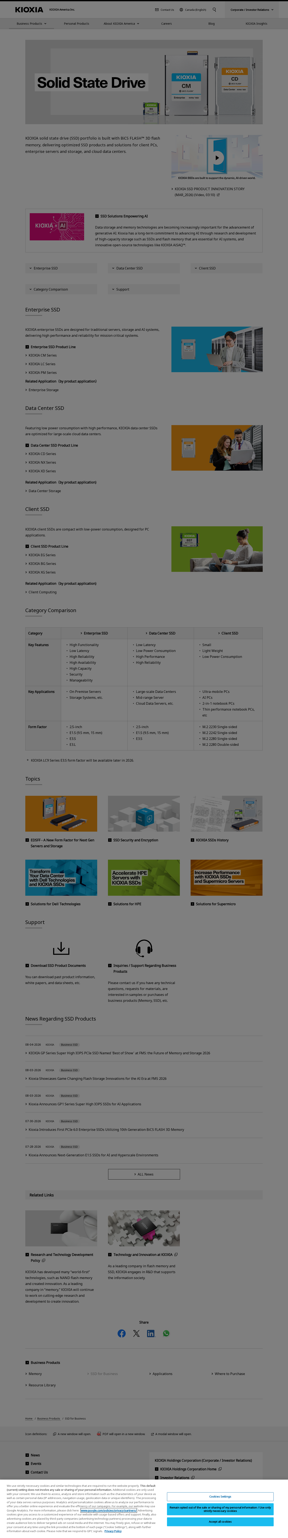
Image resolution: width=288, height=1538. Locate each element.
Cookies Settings (220, 1497)
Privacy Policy (113, 1531)
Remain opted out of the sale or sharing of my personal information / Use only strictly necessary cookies (220, 1509)
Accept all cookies (220, 1522)
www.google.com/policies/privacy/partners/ (109, 1510)
